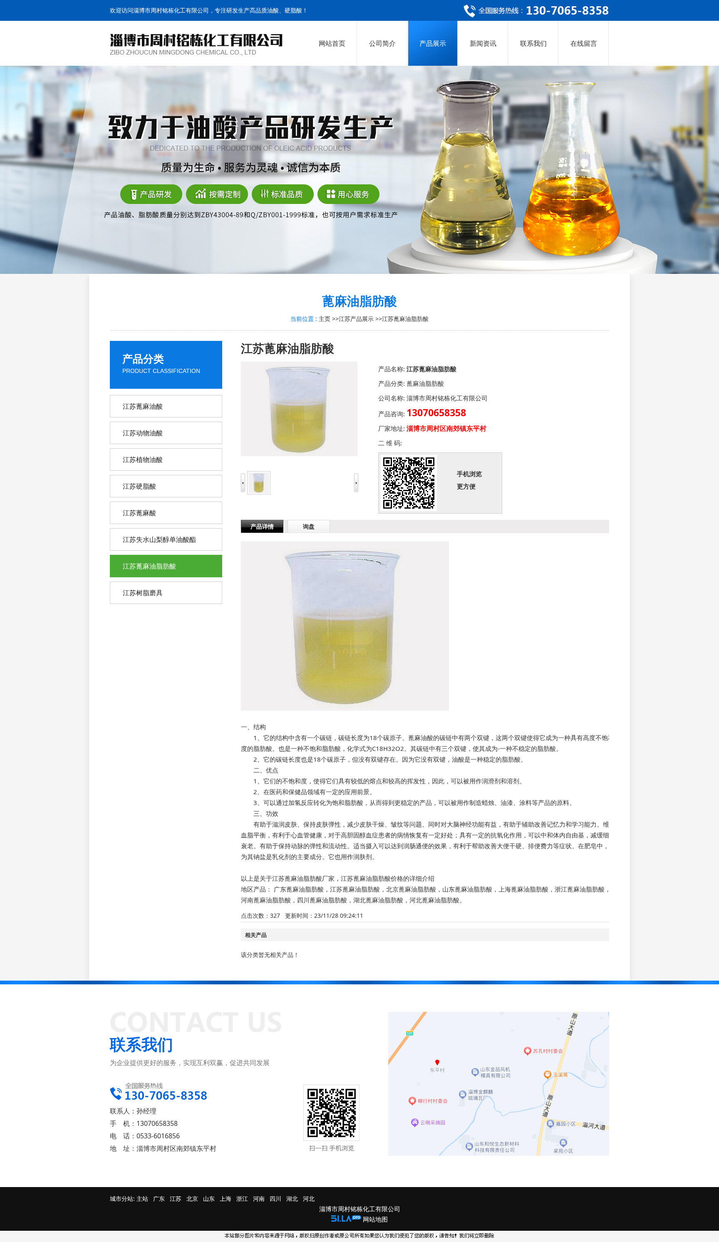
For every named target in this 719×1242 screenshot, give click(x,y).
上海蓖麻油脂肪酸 (523, 889)
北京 (192, 1198)
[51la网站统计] (346, 1219)
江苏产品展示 (356, 319)
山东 (209, 1198)
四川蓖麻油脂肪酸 (322, 900)
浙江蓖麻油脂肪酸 (580, 889)
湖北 (292, 1198)
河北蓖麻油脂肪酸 (434, 900)
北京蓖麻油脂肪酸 (411, 889)
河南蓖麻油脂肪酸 (266, 900)
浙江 (242, 1198)
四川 (275, 1198)
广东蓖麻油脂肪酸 (299, 889)
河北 (309, 1198)
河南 (259, 1198)
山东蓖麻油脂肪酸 (467, 889)
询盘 (309, 526)
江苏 (175, 1198)
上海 (225, 1198)
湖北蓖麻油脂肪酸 (378, 900)
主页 (324, 319)
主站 (141, 1198)
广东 (159, 1198)
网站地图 (375, 1219)
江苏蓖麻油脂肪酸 (405, 319)
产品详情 (262, 526)
